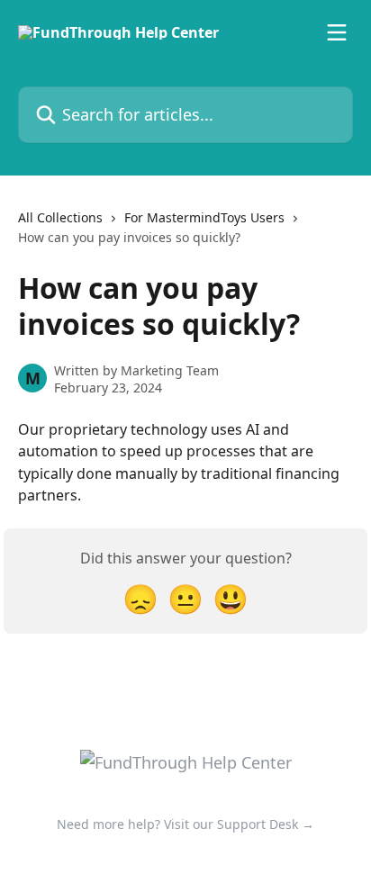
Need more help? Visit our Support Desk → (185, 824)
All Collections (60, 217)
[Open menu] (337, 32)
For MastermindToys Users (204, 217)
